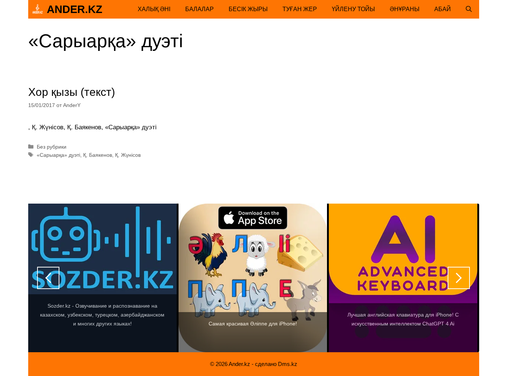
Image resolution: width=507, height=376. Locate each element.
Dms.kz (287, 364)
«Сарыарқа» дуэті (58, 155)
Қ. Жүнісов (128, 155)
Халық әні (154, 9)
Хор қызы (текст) (71, 92)
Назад (48, 278)
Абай (442, 9)
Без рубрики (51, 147)
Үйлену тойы (353, 9)
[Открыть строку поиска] (468, 9)
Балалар (199, 9)
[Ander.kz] (37, 9)
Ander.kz (74, 9)
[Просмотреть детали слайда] (102, 278)
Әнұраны (404, 9)
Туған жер (299, 9)
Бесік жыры (248, 9)
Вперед (459, 278)
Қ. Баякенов (97, 155)
